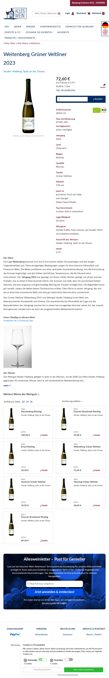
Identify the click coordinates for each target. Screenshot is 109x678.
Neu (7, 27)
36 (31, 402)
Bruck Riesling (28, 447)
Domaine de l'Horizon (39, 32)
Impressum (68, 635)
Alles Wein (10, 43)
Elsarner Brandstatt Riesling (87, 412)
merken (103, 87)
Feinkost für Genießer (80, 27)
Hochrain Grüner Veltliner (33, 482)
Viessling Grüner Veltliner (86, 482)
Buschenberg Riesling (31, 412)
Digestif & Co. (13, 32)
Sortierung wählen (71, 401)
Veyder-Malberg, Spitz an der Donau (24, 71)
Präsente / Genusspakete (20, 38)
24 (27, 402)
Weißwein (35, 43)
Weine (17, 27)
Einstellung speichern (42, 670)
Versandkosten (68, 90)
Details (44, 435)
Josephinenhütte (50, 27)
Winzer (30, 27)
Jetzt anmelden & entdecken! (54, 592)
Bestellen (99, 99)
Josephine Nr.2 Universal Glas (18, 321)
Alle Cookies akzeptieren (84, 670)
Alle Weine (22, 43)
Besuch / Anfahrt (93, 635)
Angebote (63, 32)
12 (23, 402)
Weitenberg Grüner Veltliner (87, 447)
